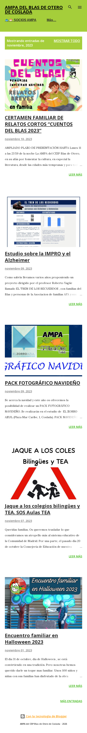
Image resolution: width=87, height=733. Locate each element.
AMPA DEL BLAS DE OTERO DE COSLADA (34, 9)
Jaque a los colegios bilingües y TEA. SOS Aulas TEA (42, 509)
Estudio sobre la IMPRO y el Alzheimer (38, 256)
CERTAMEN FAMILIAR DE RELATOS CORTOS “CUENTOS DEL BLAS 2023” (39, 124)
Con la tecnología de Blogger (46, 716)
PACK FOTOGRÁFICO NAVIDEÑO (42, 382)
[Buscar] (70, 7)
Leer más (75, 174)
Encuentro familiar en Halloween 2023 (31, 638)
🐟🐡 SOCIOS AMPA (20, 20)
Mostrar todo (67, 41)
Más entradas (71, 701)
